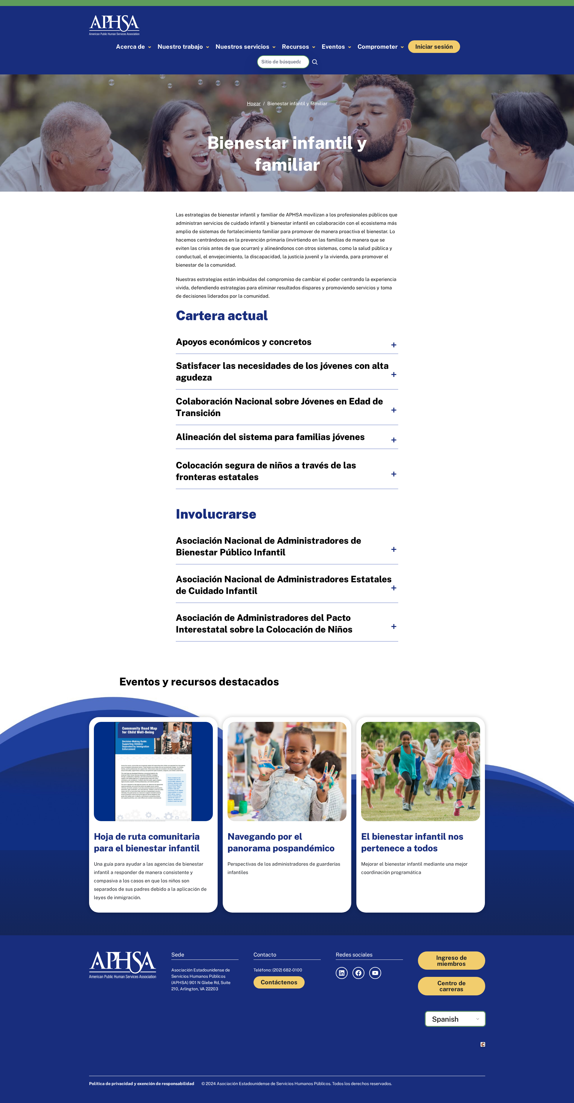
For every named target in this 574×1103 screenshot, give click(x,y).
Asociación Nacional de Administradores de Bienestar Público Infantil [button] (268, 546)
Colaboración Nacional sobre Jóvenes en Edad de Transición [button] (279, 407)
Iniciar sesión (434, 46)
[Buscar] (314, 61)
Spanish (445, 1019)
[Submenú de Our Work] (207, 46)
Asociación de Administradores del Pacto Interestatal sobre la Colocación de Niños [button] (264, 623)
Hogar (254, 103)
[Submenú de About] (149, 46)
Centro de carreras (451, 986)
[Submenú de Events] (349, 46)
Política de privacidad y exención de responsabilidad (141, 1083)
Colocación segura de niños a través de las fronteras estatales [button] (266, 471)
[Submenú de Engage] (402, 46)
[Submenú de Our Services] (274, 46)
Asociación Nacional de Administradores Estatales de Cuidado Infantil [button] (284, 585)
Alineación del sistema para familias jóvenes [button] (270, 436)
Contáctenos (279, 982)
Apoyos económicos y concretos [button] (244, 341)
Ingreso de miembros (451, 960)
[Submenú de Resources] (313, 46)
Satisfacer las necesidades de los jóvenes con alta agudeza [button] (282, 371)
